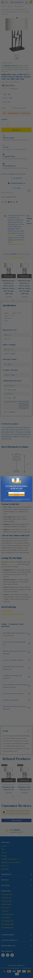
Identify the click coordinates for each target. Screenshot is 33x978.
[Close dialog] (31, 477)
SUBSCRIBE (16, 495)
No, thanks (16, 497)
